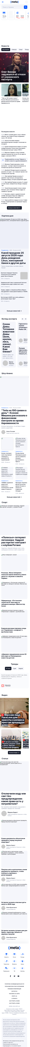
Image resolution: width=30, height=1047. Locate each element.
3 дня (14, 668)
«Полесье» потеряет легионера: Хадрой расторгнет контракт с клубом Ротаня (13, 541)
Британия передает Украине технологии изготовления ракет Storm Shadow (9, 274)
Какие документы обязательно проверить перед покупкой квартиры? (13, 840)
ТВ (14, 971)
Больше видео (13, 752)
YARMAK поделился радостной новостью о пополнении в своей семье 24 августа (7, 486)
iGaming (22, 971)
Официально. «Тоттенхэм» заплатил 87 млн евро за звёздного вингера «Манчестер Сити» (13, 603)
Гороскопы (6, 964)
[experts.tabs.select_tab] (22, 319)
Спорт (20, 49)
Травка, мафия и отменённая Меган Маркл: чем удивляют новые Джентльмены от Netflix (14, 290)
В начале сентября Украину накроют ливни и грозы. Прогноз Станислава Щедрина (11, 739)
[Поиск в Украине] (25, 7)
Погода (27, 49)
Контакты (14, 991)
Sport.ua (14, 996)
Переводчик (6, 971)
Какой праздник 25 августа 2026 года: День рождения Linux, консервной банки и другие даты (13, 258)
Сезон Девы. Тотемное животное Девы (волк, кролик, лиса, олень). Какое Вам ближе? (8, 338)
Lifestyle (14, 49)
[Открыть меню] (2, 2)
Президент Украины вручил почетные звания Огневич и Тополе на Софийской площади (21, 487)
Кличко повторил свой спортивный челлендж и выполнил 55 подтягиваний (6, 457)
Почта (14, 957)
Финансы (14, 964)
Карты (22, 964)
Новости (6, 957)
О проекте (14, 998)
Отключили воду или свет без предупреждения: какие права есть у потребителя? (13, 798)
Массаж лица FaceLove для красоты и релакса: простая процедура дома (14, 713)
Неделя (21, 668)
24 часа (8, 668)
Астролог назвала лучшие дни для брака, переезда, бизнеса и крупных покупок (14, 932)
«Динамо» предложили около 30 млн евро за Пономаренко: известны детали (13, 656)
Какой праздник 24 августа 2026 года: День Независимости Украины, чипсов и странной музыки (14, 676)
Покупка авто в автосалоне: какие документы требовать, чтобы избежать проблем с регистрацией (14, 872)
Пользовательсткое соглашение (14, 986)
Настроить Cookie (14, 1000)
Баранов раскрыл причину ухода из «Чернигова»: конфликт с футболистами (13, 630)
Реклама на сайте (14, 993)
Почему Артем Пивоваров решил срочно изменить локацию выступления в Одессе (21, 457)
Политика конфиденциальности (14, 983)
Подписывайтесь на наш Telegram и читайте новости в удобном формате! (16, 160)
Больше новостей (13, 311)
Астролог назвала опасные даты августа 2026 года (13, 903)
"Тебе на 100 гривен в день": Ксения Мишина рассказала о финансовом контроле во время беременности (10, 100)
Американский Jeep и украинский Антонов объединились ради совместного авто (13, 283)
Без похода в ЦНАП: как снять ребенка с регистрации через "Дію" (12, 298)
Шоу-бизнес (5, 49)
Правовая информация (14, 988)
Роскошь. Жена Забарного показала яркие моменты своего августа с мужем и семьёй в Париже (13, 575)
